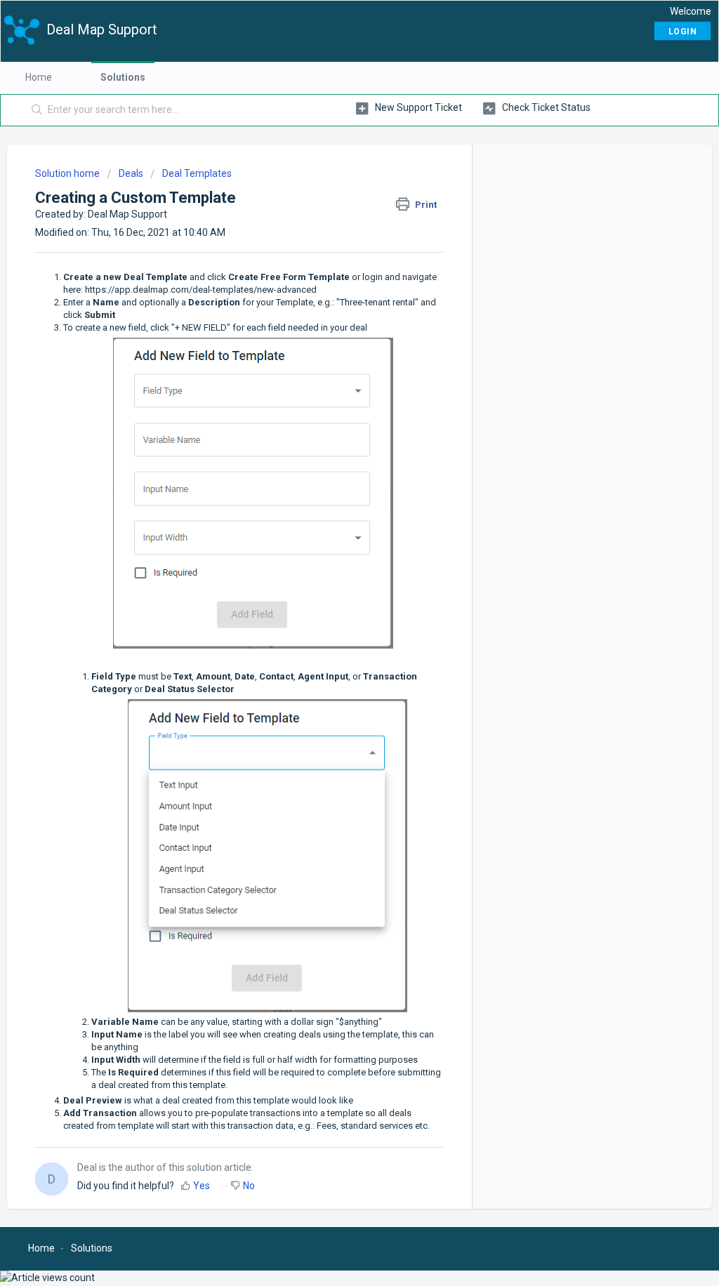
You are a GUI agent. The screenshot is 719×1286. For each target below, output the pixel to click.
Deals (131, 173)
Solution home (68, 173)
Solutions (122, 77)
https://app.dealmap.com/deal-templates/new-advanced (201, 289)
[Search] (37, 110)
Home (38, 77)
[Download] (333, 469)
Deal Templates (197, 173)
